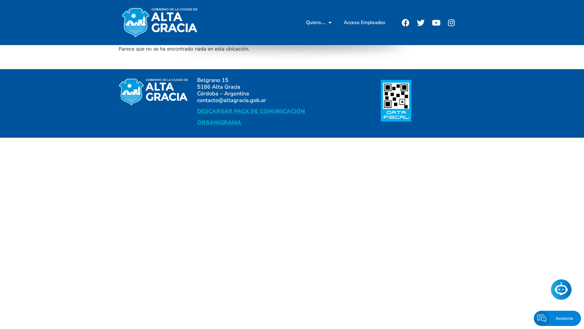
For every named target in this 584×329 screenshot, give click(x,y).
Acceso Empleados (364, 22)
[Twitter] (421, 22)
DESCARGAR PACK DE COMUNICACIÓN (251, 111)
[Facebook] (405, 22)
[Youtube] (436, 22)
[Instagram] (451, 22)
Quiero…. (315, 22)
